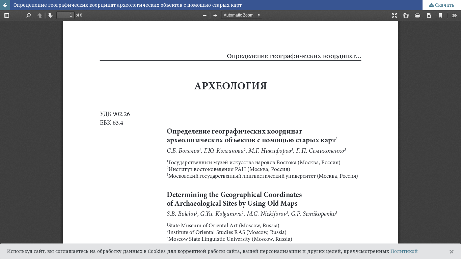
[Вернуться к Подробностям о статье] (5, 5)
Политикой (404, 251)
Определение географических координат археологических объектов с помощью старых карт (127, 5)
